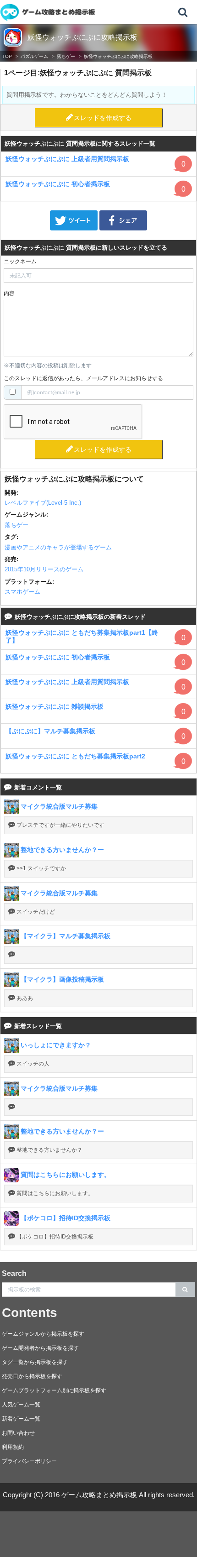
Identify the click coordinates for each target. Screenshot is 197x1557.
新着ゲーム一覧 (21, 1419)
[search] (185, 1289)
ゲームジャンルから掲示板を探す (43, 1334)
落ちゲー (66, 56)
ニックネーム (20, 261)
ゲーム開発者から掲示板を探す (40, 1348)
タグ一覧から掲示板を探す (35, 1362)
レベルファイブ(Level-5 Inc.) (43, 502)
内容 (9, 293)
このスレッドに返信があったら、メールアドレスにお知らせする (83, 378)
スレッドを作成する (102, 117)
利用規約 (13, 1447)
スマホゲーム (22, 591)
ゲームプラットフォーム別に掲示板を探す (54, 1390)
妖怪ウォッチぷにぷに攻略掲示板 (82, 37)
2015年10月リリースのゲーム (44, 569)
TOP (7, 56)
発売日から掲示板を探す (32, 1376)
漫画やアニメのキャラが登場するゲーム (58, 547)
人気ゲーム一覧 (21, 1404)
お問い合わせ (18, 1433)
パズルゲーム (34, 56)
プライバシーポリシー (29, 1461)
